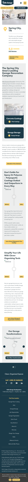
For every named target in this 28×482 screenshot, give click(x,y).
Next (24, 346)
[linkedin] (22, 383)
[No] (26, 477)
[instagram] (11, 383)
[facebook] (6, 383)
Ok (10, 479)
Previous (4, 346)
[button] (14, 50)
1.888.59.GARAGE (16, 380)
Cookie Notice (16, 479)
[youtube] (16, 383)
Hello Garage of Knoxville (8, 81)
